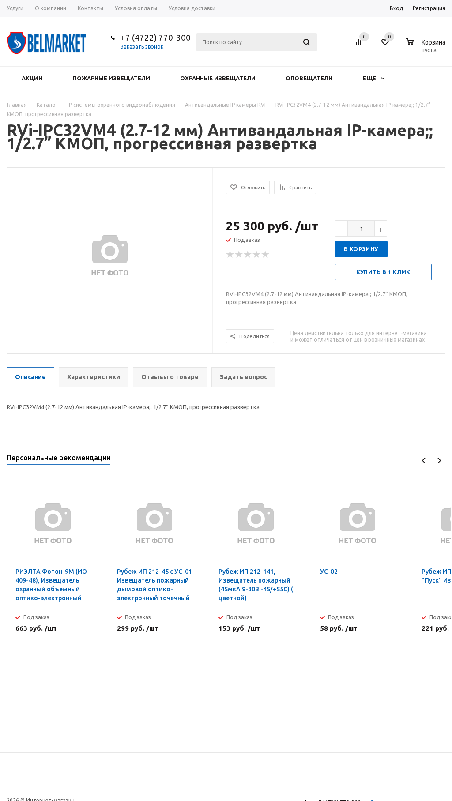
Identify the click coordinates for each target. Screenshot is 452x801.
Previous (424, 460)
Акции (32, 78)
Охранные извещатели (218, 78)
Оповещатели (309, 78)
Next (439, 460)
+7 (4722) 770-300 (156, 37)
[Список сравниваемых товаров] (360, 45)
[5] (265, 254)
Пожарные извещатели (111, 78)
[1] (230, 254)
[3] (248, 254)
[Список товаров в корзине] (427, 48)
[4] (256, 254)
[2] (239, 254)
